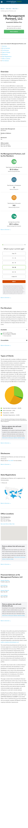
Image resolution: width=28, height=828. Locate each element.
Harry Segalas (4, 595)
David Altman (4, 585)
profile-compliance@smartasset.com (10, 642)
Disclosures (5, 54)
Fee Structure (5, 50)
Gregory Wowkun (5, 580)
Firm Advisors (5, 60)
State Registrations (6, 56)
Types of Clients (6, 52)
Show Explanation (7, 335)
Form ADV (10, 460)
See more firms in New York (7, 524)
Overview (4, 46)
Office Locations (6, 58)
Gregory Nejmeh (5, 590)
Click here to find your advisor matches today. (13, 437)
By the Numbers (6, 48)
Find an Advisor (14, 31)
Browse (2, 8)
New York (8, 8)
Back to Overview (5, 229)
